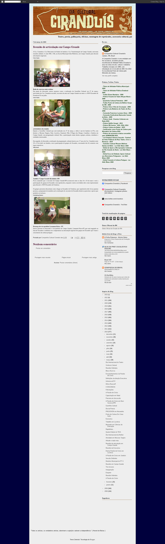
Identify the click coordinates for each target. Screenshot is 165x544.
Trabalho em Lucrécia (113, 422)
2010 (106, 332)
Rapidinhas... (110, 429)
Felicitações (110, 390)
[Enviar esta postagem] (71, 237)
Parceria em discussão (113, 398)
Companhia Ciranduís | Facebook (116, 183)
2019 (106, 306)
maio (108, 354)
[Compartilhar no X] (80, 238)
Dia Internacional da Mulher (114, 435)
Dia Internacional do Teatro (114, 362)
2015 (106, 317)
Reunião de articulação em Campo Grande (114, 444)
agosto (108, 345)
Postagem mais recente (42, 257)
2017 (106, 312)
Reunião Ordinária (111, 368)
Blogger (92, 539)
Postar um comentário (43, 248)
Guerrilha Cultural (111, 406)
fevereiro (109, 482)
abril (107, 357)
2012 (106, 326)
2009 (106, 488)
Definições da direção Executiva (116, 378)
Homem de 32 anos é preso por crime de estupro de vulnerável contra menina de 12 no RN (116, 279)
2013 (106, 323)
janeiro (108, 485)
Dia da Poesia (110, 408)
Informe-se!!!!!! (110, 381)
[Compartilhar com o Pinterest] (84, 238)
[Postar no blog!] (78, 238)
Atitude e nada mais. (112, 440)
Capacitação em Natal (113, 395)
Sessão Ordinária (111, 458)
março (108, 360)
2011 (106, 329)
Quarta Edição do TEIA (113, 432)
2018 (106, 309)
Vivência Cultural (111, 365)
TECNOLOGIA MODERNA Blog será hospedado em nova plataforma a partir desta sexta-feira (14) (116, 252)
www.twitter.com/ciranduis (113, 199)
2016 (106, 314)
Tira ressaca (110, 467)
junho (108, 351)
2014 (106, 320)
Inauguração (110, 470)
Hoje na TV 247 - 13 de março (113, 261)
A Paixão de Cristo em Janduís (116, 455)
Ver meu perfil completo (110, 76)
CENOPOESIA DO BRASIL (113, 267)
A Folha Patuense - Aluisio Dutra (115, 237)
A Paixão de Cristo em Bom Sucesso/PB (115, 402)
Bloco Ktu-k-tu (110, 371)
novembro (109, 337)
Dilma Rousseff (111, 384)
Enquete (108, 472)
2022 (106, 297)
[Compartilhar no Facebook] (82, 238)
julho (108, 348)
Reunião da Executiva (113, 448)
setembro (109, 343)
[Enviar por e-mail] (76, 238)
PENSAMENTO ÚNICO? (111, 269)
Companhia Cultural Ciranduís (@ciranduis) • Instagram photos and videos (115, 191)
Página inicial (66, 257)
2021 (106, 300)
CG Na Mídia (108, 275)
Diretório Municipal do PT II (114, 461)
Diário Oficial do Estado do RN (112, 228)
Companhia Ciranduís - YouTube (115, 204)
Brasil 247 (107, 260)
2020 (106, 303)
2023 (106, 294)
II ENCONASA (110, 387)
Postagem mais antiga (89, 257)
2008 (106, 491)
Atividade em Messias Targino (115, 438)
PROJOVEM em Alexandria (115, 411)
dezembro (109, 334)
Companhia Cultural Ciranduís (114, 53)
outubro (109, 340)
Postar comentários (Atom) (68, 263)
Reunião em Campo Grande (115, 464)
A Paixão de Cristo (112, 392)
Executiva (109, 419)
